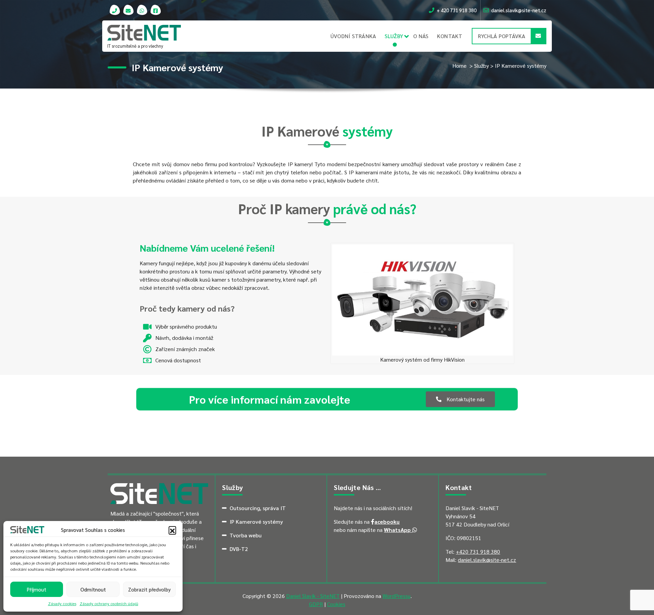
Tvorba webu (246, 535)
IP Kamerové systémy (256, 521)
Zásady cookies (62, 603)
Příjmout (36, 589)
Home (459, 65)
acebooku (387, 521)
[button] (172, 529)
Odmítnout (93, 589)
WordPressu (396, 595)
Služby (481, 65)
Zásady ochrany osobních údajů (109, 603)
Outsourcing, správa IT (258, 507)
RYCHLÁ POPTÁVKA (501, 36)
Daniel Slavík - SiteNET (313, 595)
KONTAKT (450, 36)
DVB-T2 (239, 548)
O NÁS (421, 36)
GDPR (316, 604)
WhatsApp (398, 529)
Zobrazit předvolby (149, 589)
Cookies (336, 604)
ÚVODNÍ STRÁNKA (353, 36)
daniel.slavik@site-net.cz (487, 559)
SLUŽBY (394, 36)
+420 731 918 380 (478, 551)
